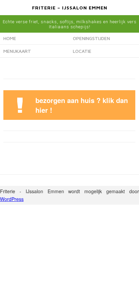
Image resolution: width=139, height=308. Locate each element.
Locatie (82, 51)
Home (9, 38)
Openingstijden (91, 38)
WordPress (12, 199)
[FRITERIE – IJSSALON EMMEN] (69, 14)
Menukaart (17, 51)
